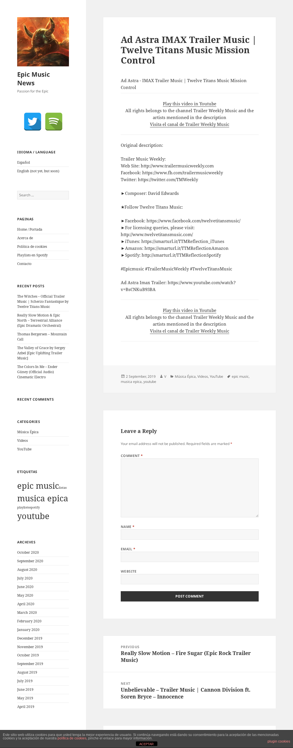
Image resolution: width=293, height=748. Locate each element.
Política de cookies (32, 246)
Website (129, 571)
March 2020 (27, 612)
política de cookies (72, 738)
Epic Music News (33, 78)
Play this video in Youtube (189, 103)
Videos (22, 440)
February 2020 (29, 621)
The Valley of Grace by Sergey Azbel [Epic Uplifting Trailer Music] (41, 353)
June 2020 (25, 586)
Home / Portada (29, 229)
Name (128, 526)
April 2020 (25, 603)
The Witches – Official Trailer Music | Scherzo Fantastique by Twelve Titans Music (43, 301)
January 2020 (28, 629)
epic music (38, 485)
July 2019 (25, 680)
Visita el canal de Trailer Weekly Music (189, 124)
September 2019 (30, 663)
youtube (33, 516)
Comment (132, 455)
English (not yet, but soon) (38, 171)
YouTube (24, 449)
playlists (23, 507)
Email (128, 549)
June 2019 (25, 689)
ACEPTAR (146, 744)
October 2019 (28, 655)
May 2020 (25, 595)
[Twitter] (32, 121)
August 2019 (27, 672)
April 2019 (25, 706)
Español (23, 162)
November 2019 (30, 646)
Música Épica (28, 432)
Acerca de (25, 238)
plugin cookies (279, 741)
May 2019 (25, 698)
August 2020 (27, 569)
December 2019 (29, 638)
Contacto (24, 263)
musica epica (42, 498)
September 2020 (30, 561)
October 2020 (28, 552)
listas (63, 488)
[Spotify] (54, 121)
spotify (34, 507)
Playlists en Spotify (32, 255)
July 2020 (25, 578)
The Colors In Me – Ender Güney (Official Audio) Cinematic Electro (37, 371)
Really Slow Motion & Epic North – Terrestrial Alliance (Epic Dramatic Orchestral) (39, 320)
